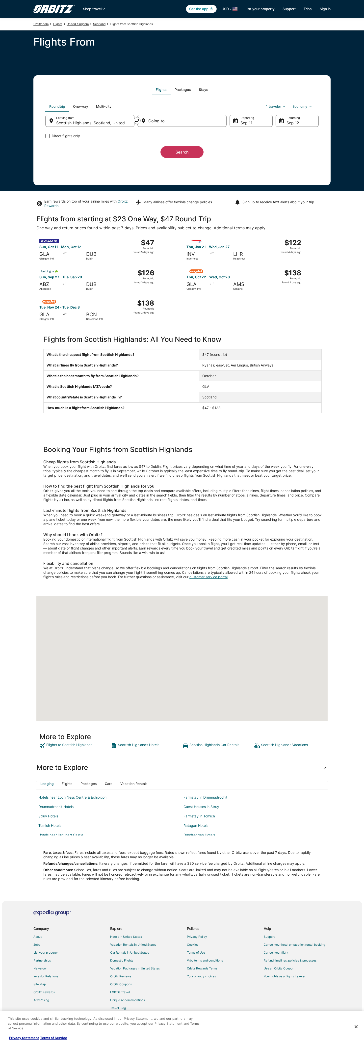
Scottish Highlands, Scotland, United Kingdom (95, 122)
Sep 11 (246, 122)
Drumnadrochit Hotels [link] (56, 807)
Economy (299, 106)
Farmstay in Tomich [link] (199, 816)
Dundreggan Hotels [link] (199, 835)
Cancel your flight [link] (276, 952)
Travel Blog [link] (118, 1008)
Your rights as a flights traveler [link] (284, 976)
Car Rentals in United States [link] (129, 952)
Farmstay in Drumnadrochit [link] (205, 797)
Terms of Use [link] (196, 952)
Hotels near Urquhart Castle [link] (60, 835)
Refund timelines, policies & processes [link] (290, 960)
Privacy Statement (24, 1038)
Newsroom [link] (40, 968)
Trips (308, 9)
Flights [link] (57, 24)
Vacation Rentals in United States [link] (133, 944)
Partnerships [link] (42, 960)
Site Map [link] (39, 984)
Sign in (325, 9)
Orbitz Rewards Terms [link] (202, 968)
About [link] (37, 937)
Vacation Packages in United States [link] (135, 968)
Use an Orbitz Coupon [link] (279, 968)
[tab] (161, 89)
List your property (260, 9)
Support (289, 9)
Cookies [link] (192, 944)
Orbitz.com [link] (41, 24)
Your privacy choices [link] (201, 976)
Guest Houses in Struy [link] (201, 807)
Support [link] (269, 937)
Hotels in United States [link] (126, 937)
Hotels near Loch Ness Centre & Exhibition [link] (72, 797)
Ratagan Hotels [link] (195, 825)
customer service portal (208, 577)
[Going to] (182, 121)
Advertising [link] (41, 1000)
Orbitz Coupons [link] (121, 984)
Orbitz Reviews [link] (120, 976)
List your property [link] (45, 952)
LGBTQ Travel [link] (120, 992)
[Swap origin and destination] (137, 120)
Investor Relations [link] (45, 976)
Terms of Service (53, 1038)
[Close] (356, 1026)
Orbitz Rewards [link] (44, 992)
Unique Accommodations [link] (127, 1000)
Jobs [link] (36, 944)
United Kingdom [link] (78, 24)
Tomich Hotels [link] (49, 825)
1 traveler (273, 106)
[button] (182, 767)
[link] (74, 746)
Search (182, 152)
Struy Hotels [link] (48, 816)
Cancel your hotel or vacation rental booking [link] (294, 944)
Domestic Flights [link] (121, 960)
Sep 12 (292, 122)
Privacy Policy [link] (197, 937)
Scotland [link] (99, 24)
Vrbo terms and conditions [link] (205, 960)
